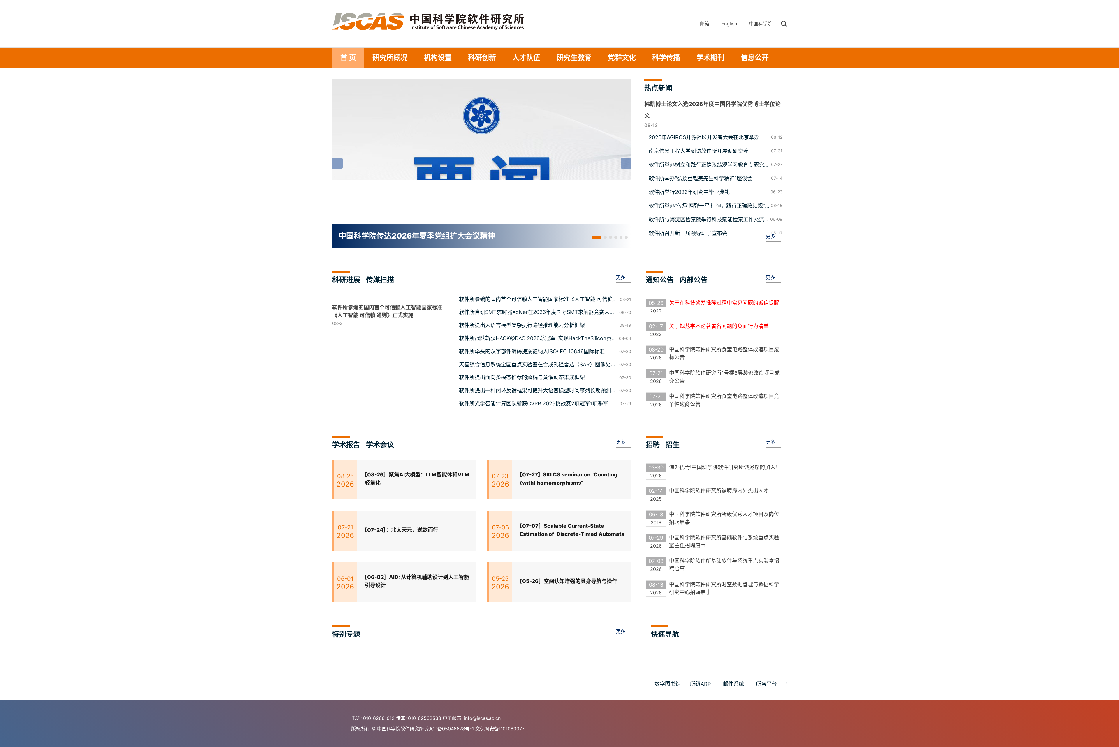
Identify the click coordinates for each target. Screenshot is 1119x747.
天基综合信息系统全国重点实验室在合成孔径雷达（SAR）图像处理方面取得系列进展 (537, 365)
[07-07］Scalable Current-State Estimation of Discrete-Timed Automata (572, 530)
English (729, 24)
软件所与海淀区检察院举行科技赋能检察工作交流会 (706, 219)
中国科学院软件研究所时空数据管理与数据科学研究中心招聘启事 (724, 588)
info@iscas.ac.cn (482, 718)
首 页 (348, 57)
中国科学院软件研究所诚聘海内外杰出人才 (719, 491)
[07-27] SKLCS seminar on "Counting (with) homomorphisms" (568, 478)
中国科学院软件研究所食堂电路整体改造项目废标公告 (724, 353)
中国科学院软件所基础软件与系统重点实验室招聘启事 (724, 565)
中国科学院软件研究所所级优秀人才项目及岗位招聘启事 (724, 518)
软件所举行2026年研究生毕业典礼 (689, 192)
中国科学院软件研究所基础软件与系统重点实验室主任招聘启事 (724, 541)
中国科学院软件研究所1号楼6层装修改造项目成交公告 (724, 377)
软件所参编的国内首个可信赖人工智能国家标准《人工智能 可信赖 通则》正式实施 (536, 300)
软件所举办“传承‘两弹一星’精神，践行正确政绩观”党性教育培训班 (707, 206)
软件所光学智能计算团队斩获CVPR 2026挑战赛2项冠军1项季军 (533, 403)
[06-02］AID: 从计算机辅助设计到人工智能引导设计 (417, 581)
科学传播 (666, 57)
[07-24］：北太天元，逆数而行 (401, 530)
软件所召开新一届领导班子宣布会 (688, 233)
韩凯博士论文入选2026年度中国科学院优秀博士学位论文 (712, 110)
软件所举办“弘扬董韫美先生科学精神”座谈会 (700, 178)
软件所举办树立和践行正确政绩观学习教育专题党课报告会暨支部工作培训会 (709, 165)
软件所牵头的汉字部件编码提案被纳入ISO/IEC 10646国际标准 (532, 351)
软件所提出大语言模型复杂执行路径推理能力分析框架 (522, 325)
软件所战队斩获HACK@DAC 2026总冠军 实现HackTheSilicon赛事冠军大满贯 (535, 339)
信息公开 (755, 57)
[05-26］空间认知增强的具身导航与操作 (568, 581)
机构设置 (438, 57)
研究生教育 (574, 57)
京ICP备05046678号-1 (449, 729)
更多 (770, 236)
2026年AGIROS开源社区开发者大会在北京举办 (704, 137)
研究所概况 (389, 57)
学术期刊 (710, 57)
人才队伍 (526, 57)
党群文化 (622, 57)
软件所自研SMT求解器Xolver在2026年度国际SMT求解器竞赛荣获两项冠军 (537, 313)
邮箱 (704, 24)
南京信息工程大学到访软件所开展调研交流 (698, 151)
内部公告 (694, 280)
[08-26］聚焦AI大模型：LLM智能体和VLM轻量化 (417, 478)
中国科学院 (760, 24)
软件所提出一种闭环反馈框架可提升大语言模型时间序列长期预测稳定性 (537, 391)
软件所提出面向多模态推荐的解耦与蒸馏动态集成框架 (522, 377)
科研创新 (482, 57)
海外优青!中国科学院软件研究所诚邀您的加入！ (725, 467)
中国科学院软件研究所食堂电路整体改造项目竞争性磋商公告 (724, 400)
